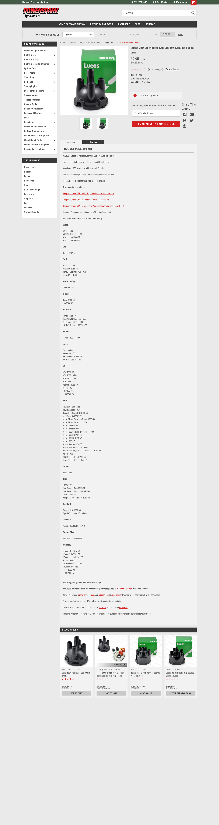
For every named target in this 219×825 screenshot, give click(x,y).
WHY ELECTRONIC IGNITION (72, 24)
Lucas (27, 176)
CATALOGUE (124, 24)
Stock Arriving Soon (180, 693)
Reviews (93, 142)
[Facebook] (185, 115)
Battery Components (34, 131)
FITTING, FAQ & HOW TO (101, 24)
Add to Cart (77, 693)
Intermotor (29, 194)
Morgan (82, 43)
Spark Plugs (29, 77)
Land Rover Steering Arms (36, 135)
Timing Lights (30, 86)
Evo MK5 (28, 207)
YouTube (102, 607)
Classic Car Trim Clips (34, 149)
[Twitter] (192, 120)
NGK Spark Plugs (32, 189)
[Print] (185, 120)
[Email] (192, 115)
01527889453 (140, 2)
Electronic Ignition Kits (35, 50)
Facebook (123, 607)
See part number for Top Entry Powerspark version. (86, 200)
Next (125, 80)
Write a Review (172, 69)
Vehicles (72, 43)
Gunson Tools (30, 104)
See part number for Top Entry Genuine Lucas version (88, 193)
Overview (71, 142)
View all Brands (31, 212)
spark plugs (116, 595)
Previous (63, 80)
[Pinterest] (185, 126)
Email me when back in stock (156, 123)
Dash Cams (29, 122)
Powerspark (30, 167)
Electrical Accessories (35, 126)
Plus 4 (90, 43)
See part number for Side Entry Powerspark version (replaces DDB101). (94, 206)
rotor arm (83, 595)
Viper (26, 185)
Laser (26, 203)
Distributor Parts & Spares (36, 64)
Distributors (30, 55)
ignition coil (104, 595)
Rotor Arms (29, 73)
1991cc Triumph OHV (104, 43)
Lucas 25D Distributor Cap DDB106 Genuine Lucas (136, 43)
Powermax (29, 180)
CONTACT (150, 24)
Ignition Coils (30, 68)
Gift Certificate (160, 2)
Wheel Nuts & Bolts (33, 140)
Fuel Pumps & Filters (34, 90)
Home (62, 43)
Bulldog (27, 171)
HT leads (91, 595)
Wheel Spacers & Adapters (36, 144)
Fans (26, 117)
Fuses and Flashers (33, 113)
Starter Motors (31, 95)
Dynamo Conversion (33, 108)
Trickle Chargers (32, 99)
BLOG (137, 24)
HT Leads (28, 82)
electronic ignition (124, 588)
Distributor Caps (32, 59)
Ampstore (29, 198)
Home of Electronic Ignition (35, 2)
